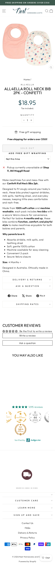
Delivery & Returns (28, 279)
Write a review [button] (27, 335)
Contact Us (27, 523)
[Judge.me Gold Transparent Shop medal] (20, 417)
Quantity (27, 115)
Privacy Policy (27, 537)
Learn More (27, 508)
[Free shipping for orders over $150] (26, 473)
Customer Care (26, 500)
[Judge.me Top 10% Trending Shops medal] (20, 429)
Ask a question (27, 286)
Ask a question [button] (27, 343)
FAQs (27, 528)
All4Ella (27, 84)
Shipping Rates (27, 304)
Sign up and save (27, 515)
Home (27, 79)
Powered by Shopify (27, 561)
